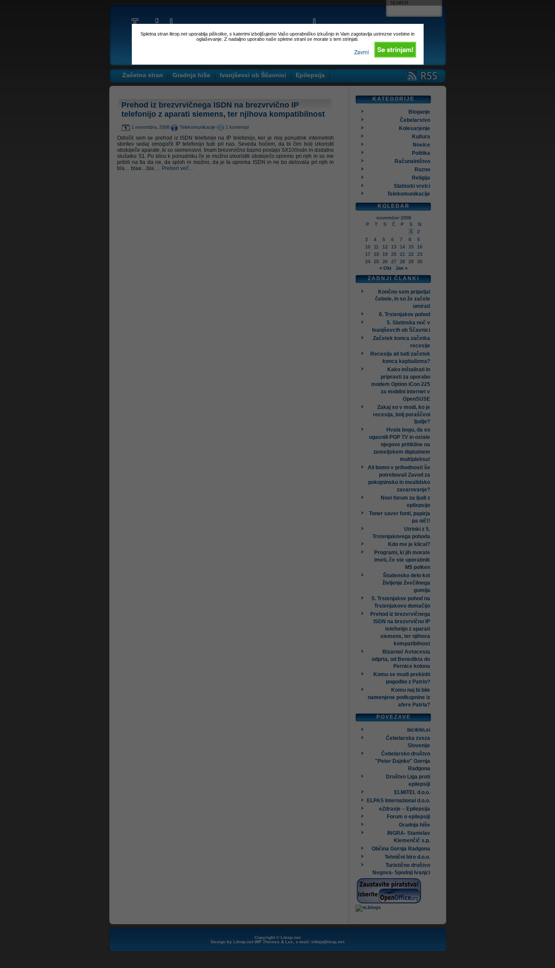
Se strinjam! (395, 49)
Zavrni (361, 52)
